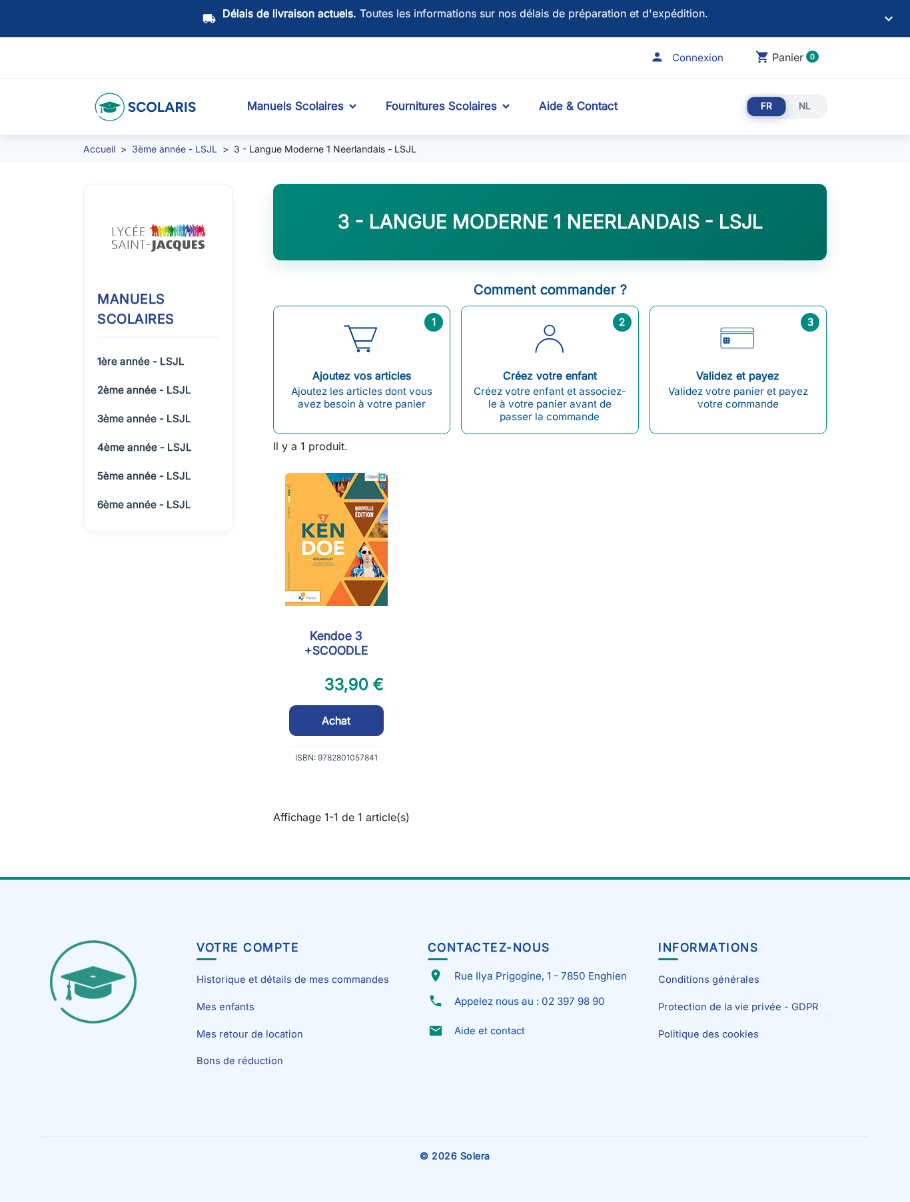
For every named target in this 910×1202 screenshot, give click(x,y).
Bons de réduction (240, 1061)
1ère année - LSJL (141, 361)
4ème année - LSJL (144, 447)
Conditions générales (708, 980)
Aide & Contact (578, 106)
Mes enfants (225, 1007)
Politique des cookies (708, 1034)
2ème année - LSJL (144, 390)
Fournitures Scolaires (441, 106)
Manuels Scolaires (295, 106)
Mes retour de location (250, 1034)
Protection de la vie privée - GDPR (738, 1007)
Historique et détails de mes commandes (293, 980)
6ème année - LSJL (144, 504)
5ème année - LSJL (144, 475)
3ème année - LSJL (144, 418)
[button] (686, 58)
